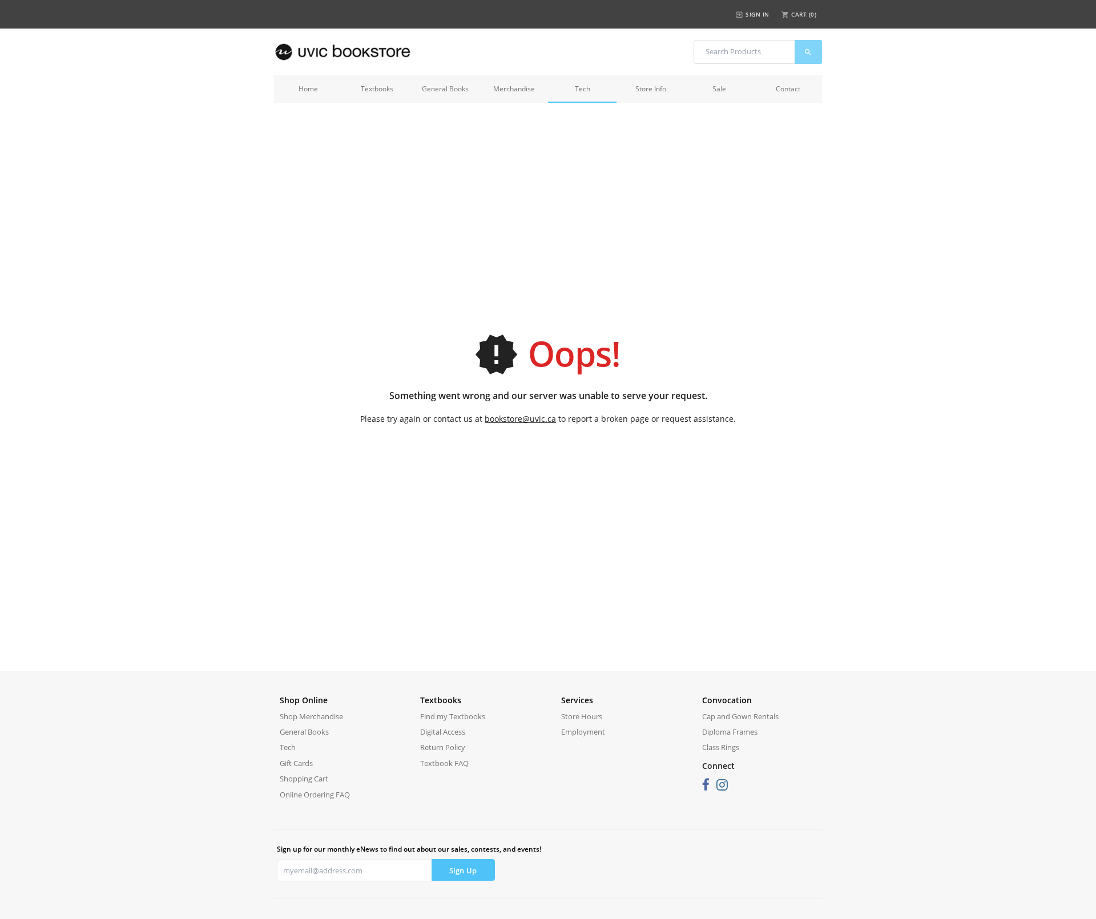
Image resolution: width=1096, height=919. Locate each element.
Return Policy (442, 747)
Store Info (650, 89)
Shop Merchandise (311, 716)
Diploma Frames (729, 732)
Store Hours (581, 716)
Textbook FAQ (444, 763)
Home (308, 89)
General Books (445, 89)
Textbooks (377, 89)
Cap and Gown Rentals (740, 716)
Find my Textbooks (452, 716)
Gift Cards (296, 763)
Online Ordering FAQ (315, 794)
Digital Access (442, 732)
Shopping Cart (304, 778)
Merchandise (514, 89)
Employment (583, 732)
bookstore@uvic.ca (520, 418)
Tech (582, 89)
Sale (719, 89)
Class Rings (720, 747)
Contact (788, 89)
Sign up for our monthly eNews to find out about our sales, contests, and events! (409, 849)
